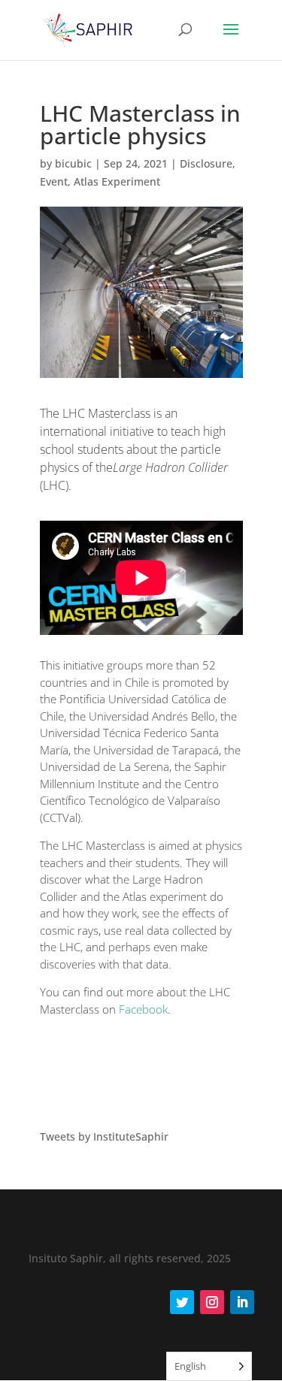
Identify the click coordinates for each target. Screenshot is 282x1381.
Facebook (143, 1009)
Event (54, 181)
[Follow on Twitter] (182, 1302)
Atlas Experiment (117, 181)
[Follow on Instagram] (212, 1302)
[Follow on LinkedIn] (242, 1302)
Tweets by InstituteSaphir (104, 1136)
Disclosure (206, 163)
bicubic (73, 163)
